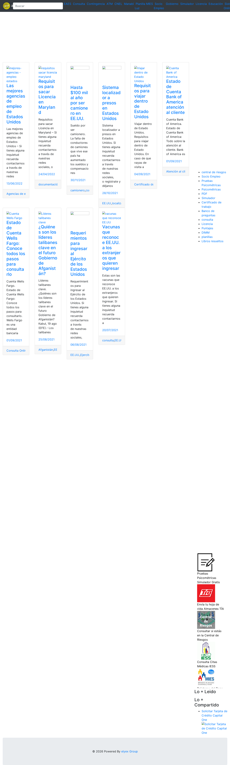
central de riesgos (214, 172)
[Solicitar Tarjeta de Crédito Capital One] (214, 728)
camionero (77, 190)
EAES (67, 4)
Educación (216, 4)
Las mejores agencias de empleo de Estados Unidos (15, 104)
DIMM (206, 232)
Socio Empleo (211, 176)
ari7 (6, 5)
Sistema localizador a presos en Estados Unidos (111, 103)
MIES (149, 4)
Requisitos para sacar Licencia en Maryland (47, 97)
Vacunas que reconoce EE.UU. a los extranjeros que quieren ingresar (111, 247)
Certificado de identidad (151, 184)
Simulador (187, 4)
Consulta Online (17, 350)
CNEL (118, 4)
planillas (207, 237)
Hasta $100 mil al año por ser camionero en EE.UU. (79, 103)
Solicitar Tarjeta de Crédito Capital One (214, 715)
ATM (110, 4)
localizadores (121, 203)
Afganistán (45, 349)
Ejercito (85, 355)
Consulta (79, 4)
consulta (108, 340)
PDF (204, 193)
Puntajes (207, 228)
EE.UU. (106, 203)
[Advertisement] (108, 37)
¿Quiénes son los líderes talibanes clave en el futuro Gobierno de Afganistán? (47, 250)
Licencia (201, 4)
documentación (48, 184)
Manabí (129, 4)
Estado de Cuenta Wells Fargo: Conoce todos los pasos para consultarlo (15, 248)
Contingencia (96, 4)
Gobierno (172, 4)
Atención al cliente (178, 171)
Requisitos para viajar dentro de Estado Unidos (142, 101)
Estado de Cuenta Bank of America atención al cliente (175, 97)
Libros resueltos (212, 241)
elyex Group (129, 751)
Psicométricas (211, 189)
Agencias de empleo (20, 193)
